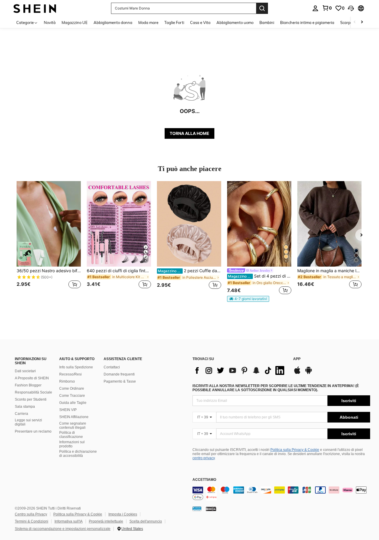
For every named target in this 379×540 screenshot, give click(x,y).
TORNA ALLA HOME (189, 133)
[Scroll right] (362, 22)
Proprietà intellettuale (106, 521)
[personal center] (315, 8)
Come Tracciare (72, 396)
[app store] (297, 373)
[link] (327, 8)
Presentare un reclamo (33, 431)
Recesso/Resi (70, 374)
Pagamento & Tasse (120, 381)
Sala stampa (25, 406)
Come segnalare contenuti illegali (72, 425)
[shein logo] (34, 8)
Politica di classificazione (71, 435)
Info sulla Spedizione (76, 367)
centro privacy (203, 458)
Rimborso (67, 381)
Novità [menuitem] (50, 22)
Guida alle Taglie (72, 403)
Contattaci (112, 367)
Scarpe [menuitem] (346, 22)
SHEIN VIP (68, 410)
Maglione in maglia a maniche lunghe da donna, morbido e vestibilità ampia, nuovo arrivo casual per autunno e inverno (329, 270)
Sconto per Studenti (30, 399)
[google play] (308, 373)
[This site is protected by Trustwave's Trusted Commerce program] (196, 509)
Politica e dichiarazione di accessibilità (78, 453)
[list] (239, 370)
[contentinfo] (281, 493)
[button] (350, 8)
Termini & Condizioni (31, 521)
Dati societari (25, 371)
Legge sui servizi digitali (28, 422)
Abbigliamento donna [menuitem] (113, 22)
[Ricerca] (262, 8)
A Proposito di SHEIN (32, 378)
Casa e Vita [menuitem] (200, 22)
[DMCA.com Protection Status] (211, 509)
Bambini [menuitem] (266, 22)
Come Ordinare (71, 388)
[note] (248, 299)
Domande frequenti (119, 374)
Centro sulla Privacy (31, 514)
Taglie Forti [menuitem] (174, 22)
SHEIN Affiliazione (74, 417)
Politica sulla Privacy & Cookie (294, 450)
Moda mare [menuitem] (148, 22)
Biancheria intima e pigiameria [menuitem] (307, 22)
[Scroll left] (355, 22)
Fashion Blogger (28, 385)
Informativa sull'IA (68, 521)
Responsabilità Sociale (33, 392)
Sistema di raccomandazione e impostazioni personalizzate (62, 529)
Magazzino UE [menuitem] (75, 22)
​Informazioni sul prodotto (72, 444)
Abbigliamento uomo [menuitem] (234, 22)
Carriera (21, 414)
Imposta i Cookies (122, 514)
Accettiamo (204, 480)
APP (297, 359)
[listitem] (49, 238)
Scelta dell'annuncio (145, 521)
